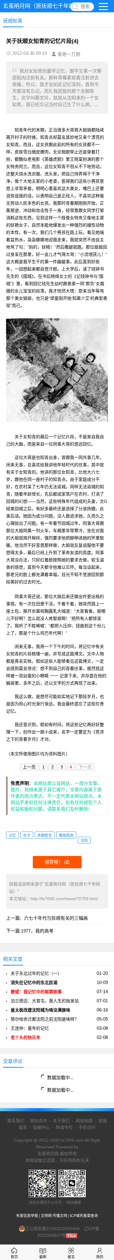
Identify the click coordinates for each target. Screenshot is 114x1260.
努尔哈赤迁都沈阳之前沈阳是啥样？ (45, 1019)
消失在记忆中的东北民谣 (34, 982)
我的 (99, 1257)
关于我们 (61, 1120)
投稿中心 (41, 1127)
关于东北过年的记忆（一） (36, 973)
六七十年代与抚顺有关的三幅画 (56, 918)
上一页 (29, 766)
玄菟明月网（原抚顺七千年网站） (44, 6)
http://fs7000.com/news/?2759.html (64, 898)
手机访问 (86, 1127)
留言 (71, 1257)
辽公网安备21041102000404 (52, 1228)
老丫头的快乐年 (25, 1037)
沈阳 (84, 841)
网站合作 (38, 1120)
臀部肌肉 (66, 835)
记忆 (12, 835)
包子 (26, 835)
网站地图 (84, 1120)
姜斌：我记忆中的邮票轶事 (36, 991)
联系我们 (15, 1120)
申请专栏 (64, 1127)
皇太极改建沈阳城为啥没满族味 (40, 1010)
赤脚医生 (44, 835)
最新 (43, 1257)
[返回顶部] (101, 1127)
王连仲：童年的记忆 (30, 1028)
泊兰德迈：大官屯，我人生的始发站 (45, 1000)
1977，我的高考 (37, 930)
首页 (14, 1257)
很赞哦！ (54, 861)
